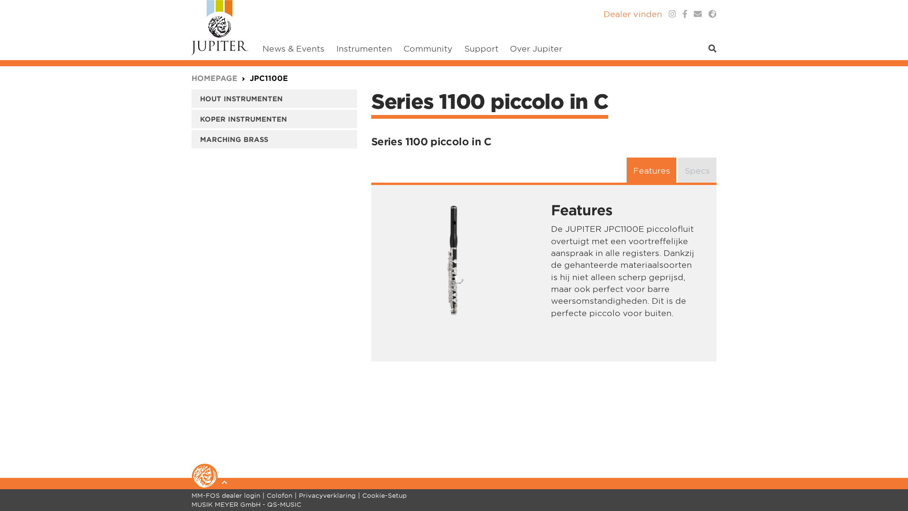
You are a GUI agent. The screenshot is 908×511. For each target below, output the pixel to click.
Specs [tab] (697, 170)
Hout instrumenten (241, 99)
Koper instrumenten (243, 119)
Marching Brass (234, 139)
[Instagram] (672, 14)
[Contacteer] (697, 14)
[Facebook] (685, 14)
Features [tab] (651, 170)
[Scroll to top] (889, 466)
